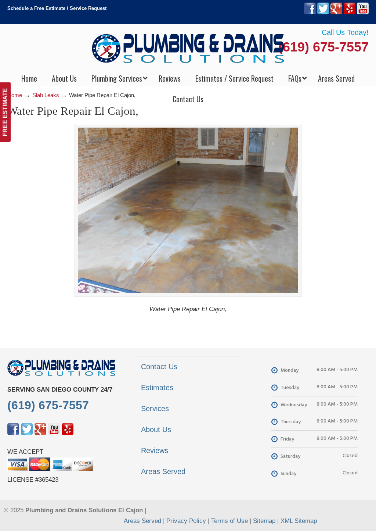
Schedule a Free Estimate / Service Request (56, 8)
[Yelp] (349, 12)
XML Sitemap (299, 520)
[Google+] (336, 12)
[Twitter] (323, 12)
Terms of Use (229, 520)
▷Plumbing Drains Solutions (188, 48)
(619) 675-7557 (323, 46)
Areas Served (142, 520)
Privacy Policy (186, 520)
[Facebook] (310, 12)
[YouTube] (363, 12)
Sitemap (264, 520)
